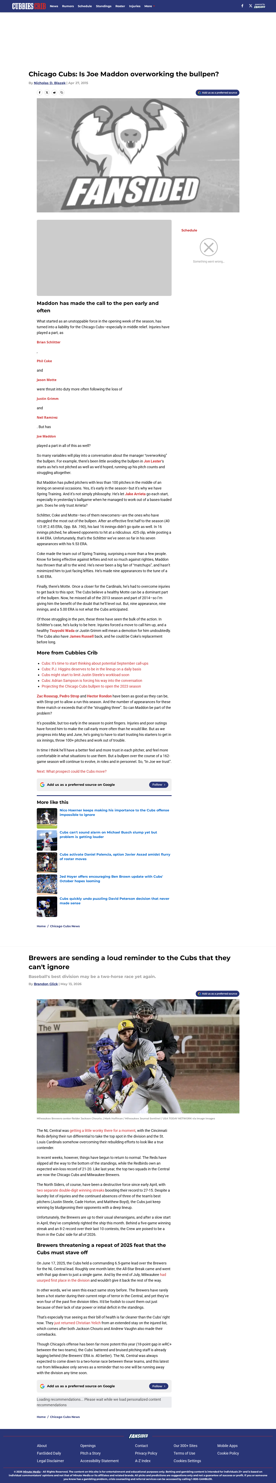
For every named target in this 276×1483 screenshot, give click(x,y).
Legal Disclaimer (50, 1461)
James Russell (81, 636)
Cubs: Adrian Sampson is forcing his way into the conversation (92, 680)
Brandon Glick (46, 984)
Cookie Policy (228, 1453)
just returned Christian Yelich (77, 1323)
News (54, 6)
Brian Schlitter (48, 342)
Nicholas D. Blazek (50, 83)
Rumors (68, 6)
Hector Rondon (99, 696)
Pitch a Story (90, 1453)
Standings (103, 6)
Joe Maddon (46, 436)
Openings (88, 1446)
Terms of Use (184, 1453)
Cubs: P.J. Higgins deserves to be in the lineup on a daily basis (91, 669)
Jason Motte (46, 380)
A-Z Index (143, 1461)
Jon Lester (152, 461)
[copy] (62, 92)
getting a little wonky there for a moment (102, 1130)
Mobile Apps (227, 1446)
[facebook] (242, 5)
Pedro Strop (69, 696)
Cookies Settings (187, 1461)
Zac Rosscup (47, 696)
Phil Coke (44, 361)
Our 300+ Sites (185, 1446)
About (42, 1446)
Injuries (134, 6)
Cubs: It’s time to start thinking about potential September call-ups (95, 663)
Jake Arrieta (135, 494)
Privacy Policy (146, 1453)
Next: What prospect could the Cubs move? (72, 771)
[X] (250, 5)
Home (41, 926)
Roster (120, 6)
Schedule (85, 6)
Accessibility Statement (99, 1461)
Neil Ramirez (47, 417)
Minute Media (31, 1471)
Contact (141, 1446)
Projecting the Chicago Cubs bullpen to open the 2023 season (91, 686)
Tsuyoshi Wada (62, 630)
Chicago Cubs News (65, 926)
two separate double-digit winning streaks (70, 1190)
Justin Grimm (48, 398)
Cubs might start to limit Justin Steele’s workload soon (85, 675)
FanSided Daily (49, 1453)
